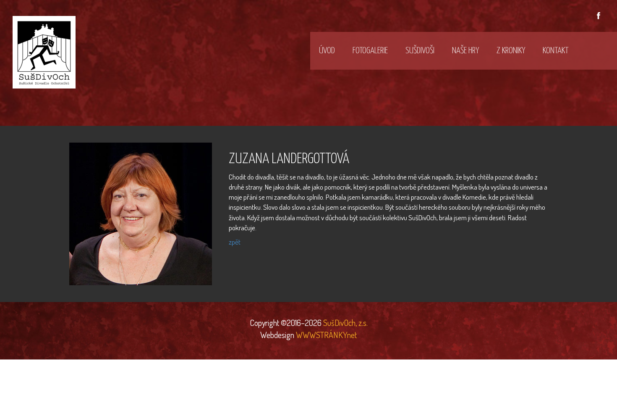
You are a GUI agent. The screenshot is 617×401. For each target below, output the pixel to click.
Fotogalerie (370, 51)
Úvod (327, 51)
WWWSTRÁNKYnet (326, 334)
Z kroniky (511, 51)
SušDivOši (419, 51)
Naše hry (465, 51)
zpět (235, 241)
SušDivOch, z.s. (345, 322)
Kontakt (555, 51)
